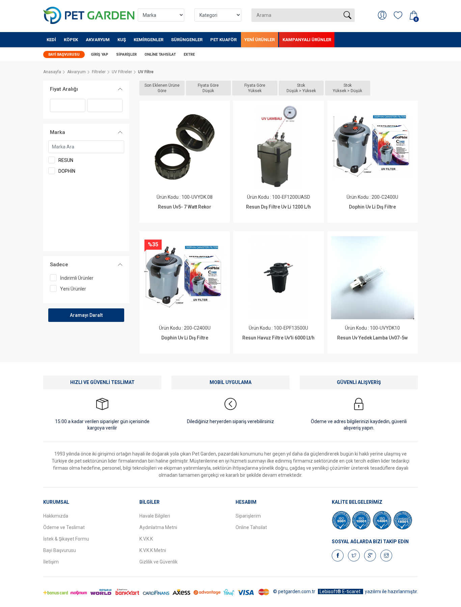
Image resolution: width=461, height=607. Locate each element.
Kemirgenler (148, 39)
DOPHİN (66, 171)
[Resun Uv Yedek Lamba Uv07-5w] (372, 277)
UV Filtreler (122, 72)
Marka (57, 132)
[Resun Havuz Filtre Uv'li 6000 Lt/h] (278, 277)
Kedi (51, 39)
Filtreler (99, 72)
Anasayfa (52, 72)
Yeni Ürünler (259, 39)
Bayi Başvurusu (64, 54)
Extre (189, 54)
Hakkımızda (55, 516)
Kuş (121, 39)
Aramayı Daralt (86, 315)
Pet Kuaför (223, 39)
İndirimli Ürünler (76, 278)
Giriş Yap (99, 54)
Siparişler (126, 54)
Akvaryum (98, 39)
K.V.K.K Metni (152, 550)
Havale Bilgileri (154, 516)
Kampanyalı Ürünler (306, 39)
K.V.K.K (146, 539)
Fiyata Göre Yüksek (254, 88)
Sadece (59, 264)
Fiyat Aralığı (64, 89)
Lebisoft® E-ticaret (340, 591)
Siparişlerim (248, 516)
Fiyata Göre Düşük (208, 88)
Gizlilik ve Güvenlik (158, 561)
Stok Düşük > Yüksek (301, 88)
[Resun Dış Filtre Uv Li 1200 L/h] (278, 147)
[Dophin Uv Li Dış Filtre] (372, 147)
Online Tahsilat (160, 54)
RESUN (65, 160)
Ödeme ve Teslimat (64, 527)
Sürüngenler (186, 39)
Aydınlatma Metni (158, 527)
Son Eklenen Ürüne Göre (162, 88)
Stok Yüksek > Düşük (347, 88)
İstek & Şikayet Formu (66, 539)
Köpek (71, 39)
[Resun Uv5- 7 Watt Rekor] (184, 147)
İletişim (51, 561)
